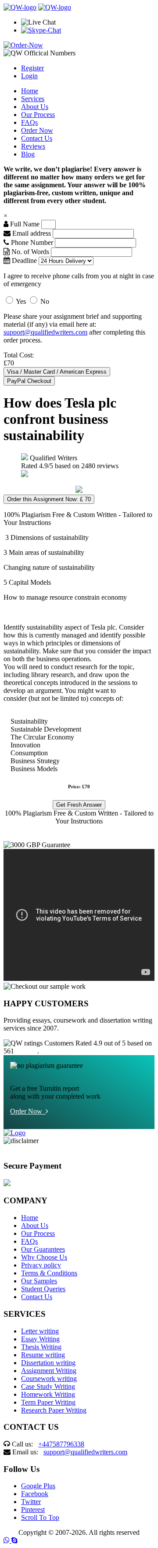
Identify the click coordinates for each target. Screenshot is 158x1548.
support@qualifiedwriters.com (45, 332)
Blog (28, 154)
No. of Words (30, 251)
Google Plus (38, 1486)
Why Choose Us (44, 1257)
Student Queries (43, 1289)
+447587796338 (61, 1444)
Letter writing (40, 1331)
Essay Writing (40, 1339)
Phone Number (32, 242)
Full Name (24, 224)
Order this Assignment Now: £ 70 (49, 499)
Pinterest (33, 1509)
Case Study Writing (48, 1386)
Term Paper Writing (48, 1402)
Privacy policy (41, 1265)
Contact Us (36, 138)
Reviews (33, 146)
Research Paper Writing (53, 1410)
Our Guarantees (43, 1249)
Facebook (34, 1493)
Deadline (23, 260)
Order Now (37, 130)
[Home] (20, 7)
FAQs (29, 122)
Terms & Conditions (49, 1273)
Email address (31, 233)
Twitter (31, 1501)
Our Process (38, 114)
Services (32, 98)
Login (29, 76)
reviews (26, 1051)
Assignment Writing (48, 1370)
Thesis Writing (41, 1347)
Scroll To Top (40, 1517)
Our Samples (39, 1281)
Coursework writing (49, 1378)
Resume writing (43, 1355)
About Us (34, 106)
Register (32, 68)
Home (29, 91)
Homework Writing (48, 1394)
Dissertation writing (48, 1362)
